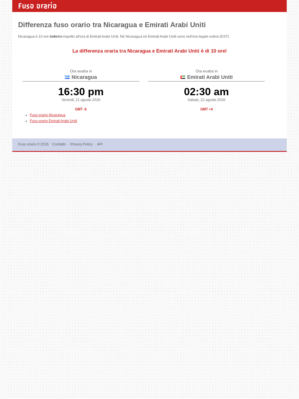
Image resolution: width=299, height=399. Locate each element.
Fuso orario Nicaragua (47, 115)
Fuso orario (37, 6)
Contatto (59, 144)
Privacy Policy (81, 144)
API (99, 144)
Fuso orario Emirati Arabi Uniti (53, 121)
